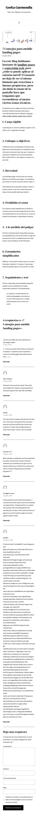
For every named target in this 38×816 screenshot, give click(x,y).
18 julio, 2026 (7, 381)
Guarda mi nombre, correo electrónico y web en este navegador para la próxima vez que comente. (19, 799)
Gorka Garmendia (19, 7)
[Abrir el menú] (19, 22)
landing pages (26, 65)
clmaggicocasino (8, 493)
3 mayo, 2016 (7, 345)
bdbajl (5, 412)
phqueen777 (7, 452)
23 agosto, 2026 (8, 540)
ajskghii (5, 538)
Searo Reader (7, 379)
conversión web (14, 68)
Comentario (7, 746)
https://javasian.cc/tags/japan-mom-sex (17, 651)
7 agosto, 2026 (7, 415)
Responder (6, 361)
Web (4, 788)
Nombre (6, 769)
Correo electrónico (9, 778)
